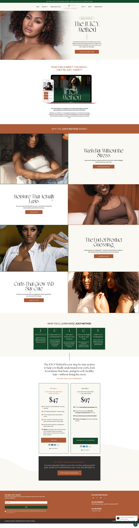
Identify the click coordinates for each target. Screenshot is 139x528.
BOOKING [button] (44, 6)
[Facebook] (93, 498)
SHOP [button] (82, 6)
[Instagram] (97, 498)
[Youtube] (101, 498)
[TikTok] (104, 498)
